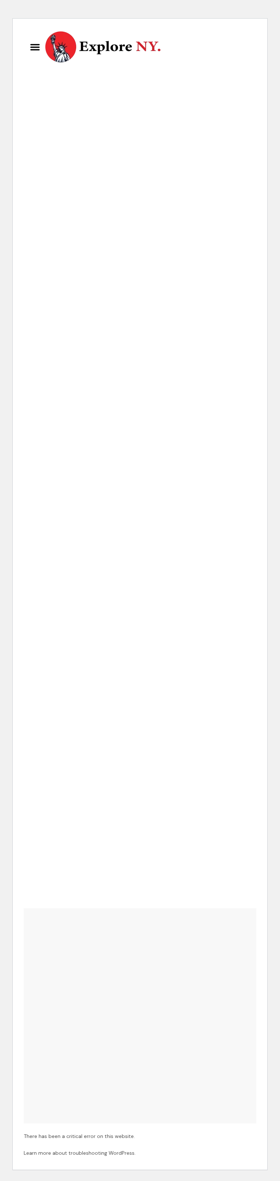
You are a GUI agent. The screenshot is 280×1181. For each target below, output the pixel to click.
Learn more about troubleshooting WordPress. (80, 1153)
